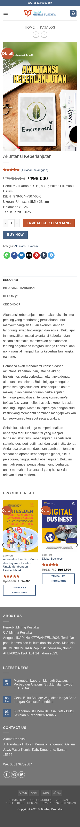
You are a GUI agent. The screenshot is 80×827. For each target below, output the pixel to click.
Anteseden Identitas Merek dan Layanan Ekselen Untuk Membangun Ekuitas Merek (20, 565)
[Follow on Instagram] (14, 774)
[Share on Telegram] (51, 255)
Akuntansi (20, 246)
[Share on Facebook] (14, 255)
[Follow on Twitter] (21, 774)
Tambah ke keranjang (49, 223)
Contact (33, 803)
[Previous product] (44, 34)
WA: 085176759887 (17, 764)
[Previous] (3, 553)
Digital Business (52, 558)
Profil (10, 803)
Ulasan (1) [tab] (10, 296)
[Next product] (36, 34)
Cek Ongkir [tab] (12, 304)
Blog (20, 803)
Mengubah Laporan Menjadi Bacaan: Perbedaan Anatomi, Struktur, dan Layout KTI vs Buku (43, 684)
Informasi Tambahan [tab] (19, 288)
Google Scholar (41, 800)
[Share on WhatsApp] (6, 255)
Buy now (15, 234)
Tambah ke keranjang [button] (19, 590)
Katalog (47, 27)
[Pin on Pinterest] (36, 255)
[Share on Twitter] (21, 255)
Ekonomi (33, 246)
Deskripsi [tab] (10, 279)
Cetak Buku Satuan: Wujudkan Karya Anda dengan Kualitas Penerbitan (45, 700)
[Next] (76, 553)
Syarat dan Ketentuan (59, 803)
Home (30, 27)
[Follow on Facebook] (6, 774)
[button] (5, 13)
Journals (63, 800)
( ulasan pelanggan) (34, 170)
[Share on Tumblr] (43, 255)
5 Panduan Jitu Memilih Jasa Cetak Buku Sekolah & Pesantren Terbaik (44, 713)
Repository (17, 800)
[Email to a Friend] (29, 255)
